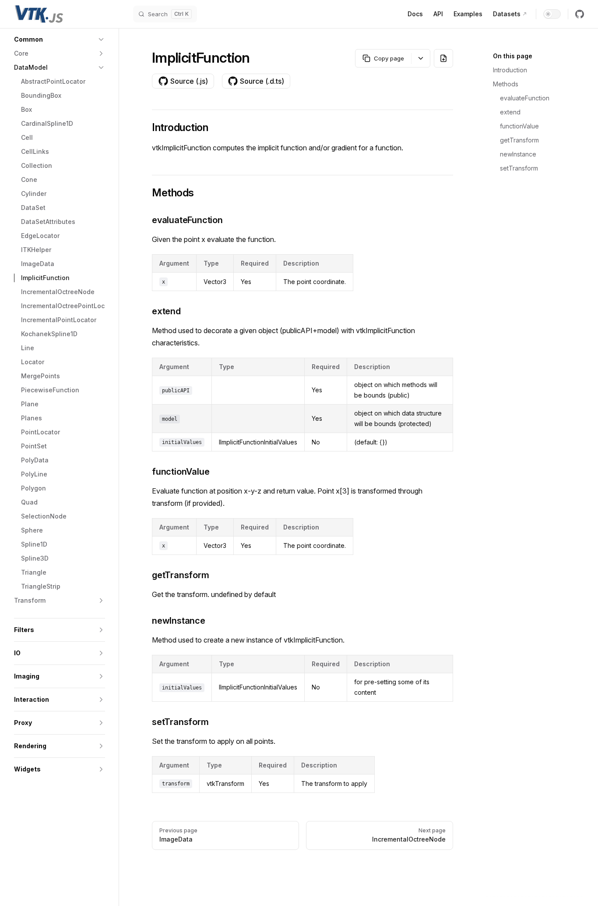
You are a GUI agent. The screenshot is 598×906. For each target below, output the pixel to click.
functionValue (519, 126)
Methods (505, 84)
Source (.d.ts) (262, 81)
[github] (579, 14)
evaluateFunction (524, 98)
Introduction (510, 70)
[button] (59, 39)
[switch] (552, 14)
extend (510, 112)
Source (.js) (189, 81)
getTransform (519, 140)
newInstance (518, 154)
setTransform (519, 168)
